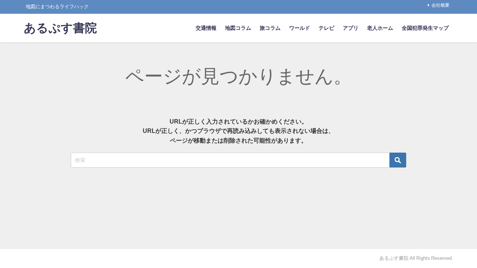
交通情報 (206, 28)
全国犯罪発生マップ (425, 28)
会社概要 (440, 5)
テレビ (326, 28)
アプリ (350, 28)
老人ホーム (380, 28)
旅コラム (270, 28)
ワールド (299, 28)
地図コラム (238, 28)
